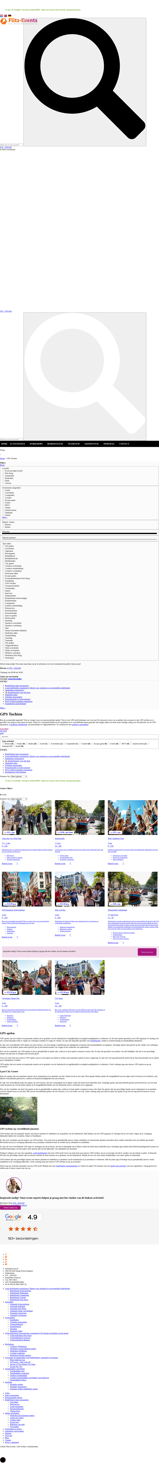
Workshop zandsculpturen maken (23, 1349)
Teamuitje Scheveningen (19, 1304)
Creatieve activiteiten (13, 566)
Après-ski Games (16, 1418)
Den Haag (9, 473)
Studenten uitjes (11, 633)
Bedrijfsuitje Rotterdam (19, 1293)
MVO (7, 505)
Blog (7, 1438)
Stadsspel (8, 513)
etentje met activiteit (118, 1166)
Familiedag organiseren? (14, 690)
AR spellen (9, 546)
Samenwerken (10, 510)
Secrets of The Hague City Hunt (22, 1364)
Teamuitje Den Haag (18, 1309)
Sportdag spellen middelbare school (24, 1389)
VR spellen (9, 643)
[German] (9, 17)
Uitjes (7, 1393)
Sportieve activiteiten (13, 623)
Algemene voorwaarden (14, 1431)
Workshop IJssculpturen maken (22, 1415)
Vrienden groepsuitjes (13, 697)
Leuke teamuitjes (16, 1407)
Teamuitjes (9, 1302)
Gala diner (14, 1402)
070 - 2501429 (6, 147)
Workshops (36, 444)
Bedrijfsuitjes (10, 561)
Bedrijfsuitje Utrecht (18, 1297)
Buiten (7, 527)
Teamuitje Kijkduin (17, 1306)
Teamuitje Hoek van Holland (21, 1311)
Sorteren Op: (5, 776)
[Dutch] (1, 17)
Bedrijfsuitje (55, 444)
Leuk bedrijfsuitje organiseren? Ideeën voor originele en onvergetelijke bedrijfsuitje (37, 688)
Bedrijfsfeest (10, 556)
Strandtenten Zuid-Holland (15, 704)
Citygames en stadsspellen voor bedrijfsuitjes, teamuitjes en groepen (31, 1358)
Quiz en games (11, 616)
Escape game (10, 500)
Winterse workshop (12, 653)
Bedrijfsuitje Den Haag (19, 1300)
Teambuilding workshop (19, 1373)
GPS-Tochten (10, 583)
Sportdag (109, 444)
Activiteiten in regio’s (13, 1429)
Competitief (9, 495)
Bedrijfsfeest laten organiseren (17, 686)
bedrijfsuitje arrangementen (66, 1166)
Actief (7, 490)
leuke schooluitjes (12, 1395)
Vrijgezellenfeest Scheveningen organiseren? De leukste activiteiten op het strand (36, 1333)
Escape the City (16, 1367)
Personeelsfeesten (17, 1409)
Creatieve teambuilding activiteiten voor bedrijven (29, 1378)
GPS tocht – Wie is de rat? (20, 1362)
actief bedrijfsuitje (40, 1153)
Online (7, 508)
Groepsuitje (92, 444)
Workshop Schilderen (18, 1351)
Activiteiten (17, 444)
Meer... (5, 517)
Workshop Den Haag (13, 655)
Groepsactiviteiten (12, 586)
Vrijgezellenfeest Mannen (20, 1340)
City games (9, 563)
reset (2, 733)
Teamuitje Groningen (18, 1315)
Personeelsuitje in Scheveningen (17, 699)
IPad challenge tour (17, 1360)
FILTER (3, 731)
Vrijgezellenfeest (11, 645)
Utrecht (8, 483)
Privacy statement (12, 1442)
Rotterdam (9, 478)
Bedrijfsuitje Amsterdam (19, 1295)
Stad (7, 628)
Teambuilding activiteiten (15, 1369)
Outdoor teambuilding (13, 606)
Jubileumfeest (10, 596)
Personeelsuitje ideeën (13, 1398)
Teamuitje (74, 444)
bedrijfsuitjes (95, 1041)
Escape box (14, 1422)
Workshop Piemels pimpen (20, 1355)
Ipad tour (8, 593)
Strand (7, 515)
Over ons (8, 1436)
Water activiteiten (12, 648)
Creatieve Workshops (18, 1346)
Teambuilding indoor (18, 1380)
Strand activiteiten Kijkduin (16, 630)
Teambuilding (10, 635)
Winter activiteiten (12, 650)
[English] (5, 17)
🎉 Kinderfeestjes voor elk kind (17, 692)
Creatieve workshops (13, 571)
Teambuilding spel (17, 1371)
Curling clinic (15, 1420)
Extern (7, 503)
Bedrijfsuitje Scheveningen (20, 1291)
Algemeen (9, 551)
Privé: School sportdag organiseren (18, 701)
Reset (2, 465)
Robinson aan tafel (17, 1424)
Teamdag (8, 638)
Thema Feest (15, 1411)
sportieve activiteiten (80, 725)
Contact (124, 444)
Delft (7, 481)
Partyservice (10, 608)
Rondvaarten (10, 618)
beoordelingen (72, 1447)
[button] (3, 1460)
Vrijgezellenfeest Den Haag (21, 1335)
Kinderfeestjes (10, 601)
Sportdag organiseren (18, 1387)
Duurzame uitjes (11, 573)
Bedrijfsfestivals (11, 558)
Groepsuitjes (10, 588)
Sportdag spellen (16, 1384)
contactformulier (15, 679)
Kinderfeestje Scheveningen (16, 598)
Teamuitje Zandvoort (18, 1313)
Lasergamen (10, 603)
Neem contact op (10, 1208)
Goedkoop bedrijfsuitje (18, 725)
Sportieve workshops (13, 625)
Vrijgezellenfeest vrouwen (20, 1338)
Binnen (8, 524)
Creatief (8, 498)
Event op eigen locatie (13, 471)
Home (4, 444)
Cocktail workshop (17, 1353)
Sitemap (8, 1433)
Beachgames (10, 553)
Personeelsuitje (11, 613)
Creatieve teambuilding (14, 568)
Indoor (7, 591)
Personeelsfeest (11, 611)
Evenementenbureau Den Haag (17, 578)
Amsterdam (9, 476)
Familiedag (9, 581)
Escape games (10, 576)
